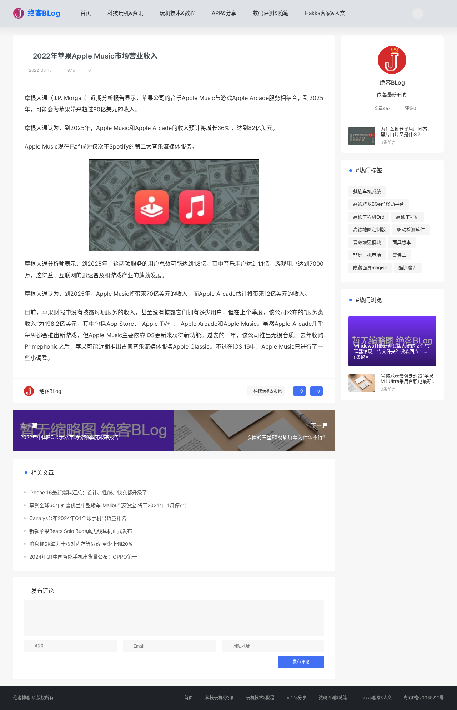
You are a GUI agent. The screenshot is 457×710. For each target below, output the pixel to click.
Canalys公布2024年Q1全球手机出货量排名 (77, 518)
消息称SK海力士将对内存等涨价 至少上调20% (80, 544)
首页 (85, 13)
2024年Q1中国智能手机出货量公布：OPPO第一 (83, 557)
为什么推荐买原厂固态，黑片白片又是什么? (406, 132)
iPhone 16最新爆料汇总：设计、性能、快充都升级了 (88, 492)
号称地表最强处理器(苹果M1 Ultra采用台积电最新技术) (407, 381)
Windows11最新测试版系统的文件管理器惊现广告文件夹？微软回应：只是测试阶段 (392, 351)
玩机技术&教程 (176, 13)
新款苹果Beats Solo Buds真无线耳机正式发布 (80, 531)
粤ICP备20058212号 (423, 697)
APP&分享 (223, 13)
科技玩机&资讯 (124, 13)
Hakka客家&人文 (324, 13)
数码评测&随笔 (269, 13)
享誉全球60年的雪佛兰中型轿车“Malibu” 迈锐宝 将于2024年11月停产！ (109, 505)
